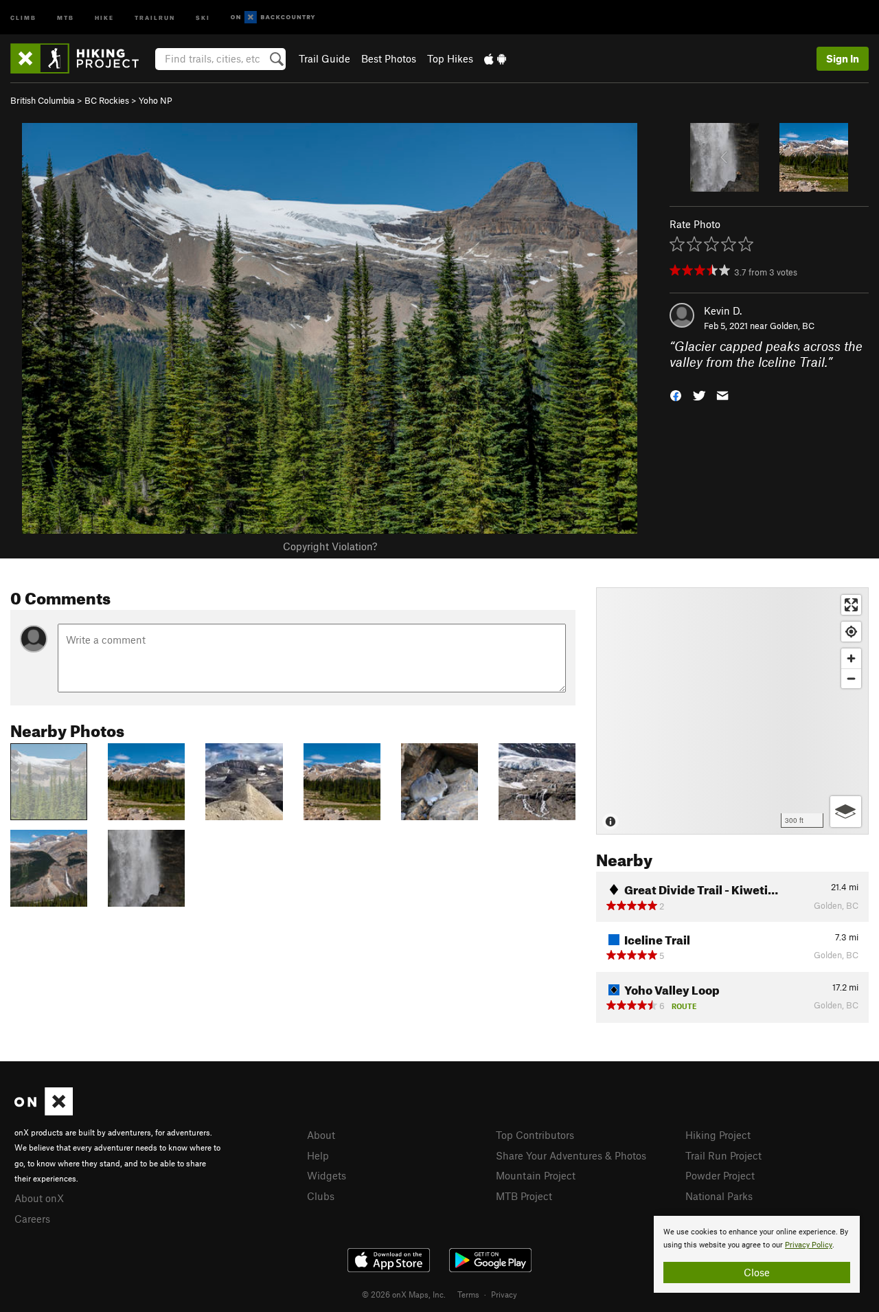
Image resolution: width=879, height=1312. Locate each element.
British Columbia (42, 100)
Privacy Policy (808, 1245)
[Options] (845, 811)
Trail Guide (324, 58)
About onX (39, 1198)
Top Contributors (535, 1135)
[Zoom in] (851, 658)
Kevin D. (723, 310)
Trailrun (155, 16)
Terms (468, 1294)
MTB (65, 16)
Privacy (504, 1294)
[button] (676, 394)
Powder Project (720, 1175)
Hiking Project (718, 1135)
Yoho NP (155, 100)
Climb (23, 16)
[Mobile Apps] (495, 58)
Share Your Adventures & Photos (571, 1155)
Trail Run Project (723, 1155)
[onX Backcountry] (273, 17)
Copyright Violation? (330, 546)
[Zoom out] (851, 678)
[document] (756, 1254)
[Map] (732, 711)
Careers (32, 1218)
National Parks (719, 1196)
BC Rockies (106, 100)
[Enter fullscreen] (851, 605)
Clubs (320, 1196)
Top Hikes (450, 58)
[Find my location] (851, 632)
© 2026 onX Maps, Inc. (404, 1294)
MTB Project (524, 1196)
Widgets (326, 1175)
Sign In (842, 58)
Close (757, 1272)
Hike (104, 16)
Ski (203, 16)
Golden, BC (792, 325)
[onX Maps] (43, 1111)
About (321, 1135)
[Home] (81, 58)
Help (318, 1155)
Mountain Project (535, 1175)
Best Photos (388, 58)
